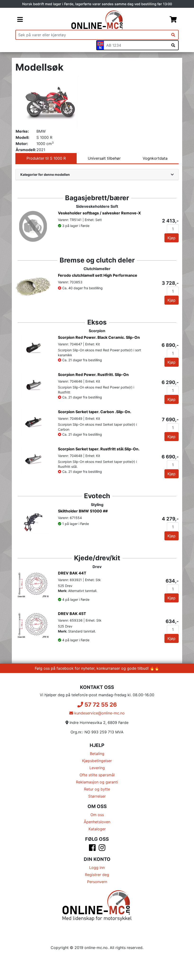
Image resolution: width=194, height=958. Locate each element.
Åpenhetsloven (97, 821)
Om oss (97, 814)
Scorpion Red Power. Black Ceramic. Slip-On (99, 337)
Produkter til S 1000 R (46, 158)
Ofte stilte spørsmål (97, 775)
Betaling (97, 753)
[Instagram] (102, 849)
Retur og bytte (97, 789)
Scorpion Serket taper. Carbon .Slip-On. (94, 411)
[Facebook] (92, 849)
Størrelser (97, 796)
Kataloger (97, 829)
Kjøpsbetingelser (97, 760)
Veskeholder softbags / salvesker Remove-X (99, 213)
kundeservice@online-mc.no (99, 713)
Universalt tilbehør (104, 158)
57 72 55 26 (100, 704)
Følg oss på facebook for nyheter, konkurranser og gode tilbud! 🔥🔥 (97, 668)
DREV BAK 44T (72, 573)
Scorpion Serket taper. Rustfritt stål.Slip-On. (99, 449)
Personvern (97, 881)
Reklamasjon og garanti (97, 782)
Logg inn (97, 867)
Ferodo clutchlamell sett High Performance (97, 275)
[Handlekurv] (173, 19)
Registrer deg (97, 874)
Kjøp (172, 237)
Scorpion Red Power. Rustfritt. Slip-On (93, 374)
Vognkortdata (155, 158)
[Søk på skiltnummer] (173, 45)
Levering (97, 767)
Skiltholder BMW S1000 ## (83, 511)
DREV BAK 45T (72, 613)
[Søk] (173, 35)
